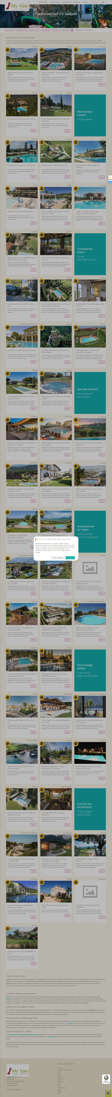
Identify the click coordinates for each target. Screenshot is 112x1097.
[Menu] (109, 1075)
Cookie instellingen (58, 557)
